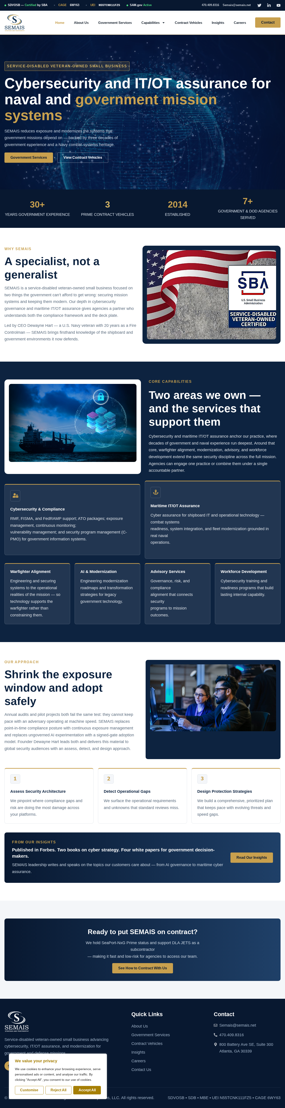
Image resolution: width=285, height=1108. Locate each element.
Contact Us (141, 1069)
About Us (81, 23)
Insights (218, 23)
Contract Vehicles (188, 23)
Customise (29, 1090)
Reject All (58, 1090)
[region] (58, 1076)
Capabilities (150, 23)
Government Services (115, 23)
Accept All (87, 1090)
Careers (240, 23)
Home (59, 23)
